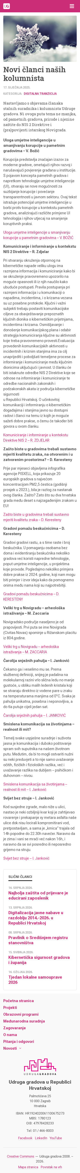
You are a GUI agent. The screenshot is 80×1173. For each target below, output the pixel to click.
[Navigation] (72, 6)
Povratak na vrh (51, 1167)
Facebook (25, 1138)
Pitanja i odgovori (18, 1041)
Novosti (10, 1048)
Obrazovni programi (21, 1014)
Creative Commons (20, 1156)
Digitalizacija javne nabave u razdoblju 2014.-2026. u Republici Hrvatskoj (35, 918)
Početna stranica (18, 1001)
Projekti (10, 1007)
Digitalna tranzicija (40, 93)
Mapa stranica (28, 1167)
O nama (10, 1035)
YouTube (56, 1138)
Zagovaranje (14, 1028)
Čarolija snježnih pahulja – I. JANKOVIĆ (34, 715)
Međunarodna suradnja (24, 1021)
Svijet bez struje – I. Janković (26, 858)
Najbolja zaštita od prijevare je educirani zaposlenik (38, 896)
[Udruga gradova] (6, 6)
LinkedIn (41, 1138)
